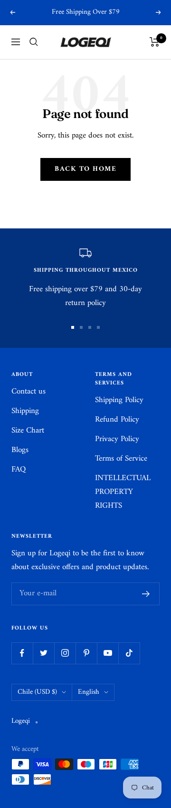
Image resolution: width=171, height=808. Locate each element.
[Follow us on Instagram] (65, 653)
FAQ (18, 470)
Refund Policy (117, 420)
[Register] (146, 594)
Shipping (25, 411)
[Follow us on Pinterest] (86, 653)
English (88, 692)
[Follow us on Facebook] (22, 653)
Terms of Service (121, 459)
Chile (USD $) (37, 692)
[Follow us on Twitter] (43, 653)
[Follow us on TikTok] (129, 653)
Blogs (19, 450)
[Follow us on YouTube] (107, 653)
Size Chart (27, 431)
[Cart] (155, 42)
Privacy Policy (117, 439)
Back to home (85, 169)
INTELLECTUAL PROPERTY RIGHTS (123, 492)
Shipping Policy (119, 400)
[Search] (33, 42)
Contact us (28, 392)
